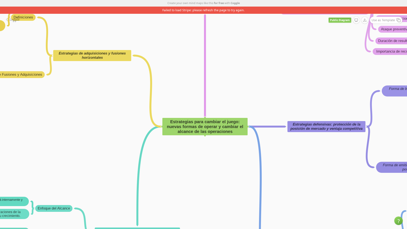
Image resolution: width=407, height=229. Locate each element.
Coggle (235, 3)
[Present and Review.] (356, 20)
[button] (398, 220)
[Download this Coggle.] (364, 20)
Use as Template (383, 20)
